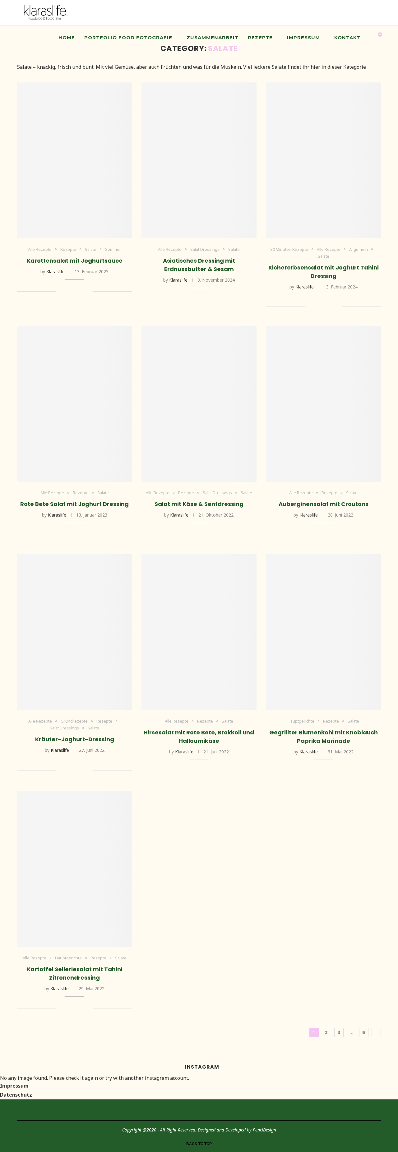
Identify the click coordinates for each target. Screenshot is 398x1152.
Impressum (303, 37)
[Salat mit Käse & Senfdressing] (199, 404)
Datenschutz (16, 1094)
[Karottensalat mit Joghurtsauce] (74, 160)
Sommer (113, 249)
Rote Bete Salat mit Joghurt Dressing (74, 504)
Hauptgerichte (301, 721)
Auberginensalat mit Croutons (323, 504)
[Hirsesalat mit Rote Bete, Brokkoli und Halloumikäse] (199, 632)
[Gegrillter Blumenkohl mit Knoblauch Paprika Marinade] (323, 632)
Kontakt (347, 37)
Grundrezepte (74, 721)
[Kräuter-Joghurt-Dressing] (74, 632)
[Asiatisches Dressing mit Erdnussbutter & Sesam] (199, 160)
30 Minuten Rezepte (289, 249)
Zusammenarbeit (212, 37)
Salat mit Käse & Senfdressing (199, 504)
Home (66, 37)
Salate (90, 249)
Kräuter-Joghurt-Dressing (74, 739)
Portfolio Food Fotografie (128, 37)
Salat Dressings (205, 249)
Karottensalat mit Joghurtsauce (75, 261)
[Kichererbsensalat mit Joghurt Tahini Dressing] (323, 160)
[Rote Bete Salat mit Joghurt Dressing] (74, 404)
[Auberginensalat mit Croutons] (323, 404)
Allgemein (358, 249)
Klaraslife (55, 271)
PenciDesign (264, 1130)
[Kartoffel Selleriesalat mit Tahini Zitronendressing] (74, 869)
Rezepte (260, 37)
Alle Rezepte (40, 249)
